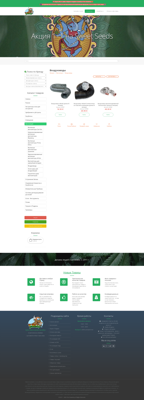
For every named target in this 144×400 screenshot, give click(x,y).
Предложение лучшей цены (57, 366)
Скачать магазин (54, 322)
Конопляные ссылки (55, 352)
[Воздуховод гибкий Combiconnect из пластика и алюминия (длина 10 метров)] (84, 91)
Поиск (59, 126)
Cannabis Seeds (78, 11)
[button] (35, 240)
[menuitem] (35, 128)
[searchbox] (72, 61)
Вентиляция (59, 73)
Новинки (35, 222)
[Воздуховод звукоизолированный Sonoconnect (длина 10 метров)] (108, 91)
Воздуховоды (68, 73)
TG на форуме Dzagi (55, 346)
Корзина (109, 126)
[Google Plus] (107, 346)
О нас (51, 349)
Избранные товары (55, 363)
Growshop (89, 11)
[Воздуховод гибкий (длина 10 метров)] (60, 91)
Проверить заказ (84, 126)
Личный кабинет (71, 126)
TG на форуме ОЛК (55, 339)
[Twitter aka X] (110, 346)
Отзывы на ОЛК (54, 342)
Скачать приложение (35, 226)
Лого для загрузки (55, 370)
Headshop (100, 11)
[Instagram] (113, 346)
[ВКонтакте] (103, 346)
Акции (35, 218)
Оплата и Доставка (112, 11)
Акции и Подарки (54, 328)
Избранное (97, 126)
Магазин (52, 73)
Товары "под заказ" (55, 359)
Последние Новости (55, 335)
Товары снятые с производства (58, 356)
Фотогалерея (53, 325)
